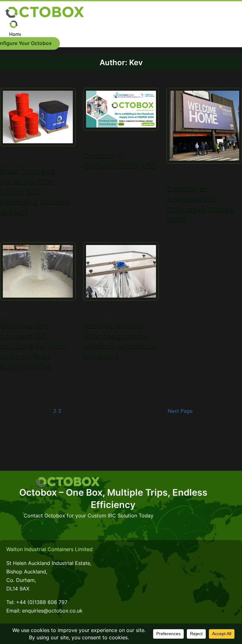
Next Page (180, 411)
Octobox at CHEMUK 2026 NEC (119, 160)
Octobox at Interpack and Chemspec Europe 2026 (200, 204)
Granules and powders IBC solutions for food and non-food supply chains (32, 346)
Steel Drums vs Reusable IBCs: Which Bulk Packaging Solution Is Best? (35, 192)
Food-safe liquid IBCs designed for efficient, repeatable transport (119, 341)
